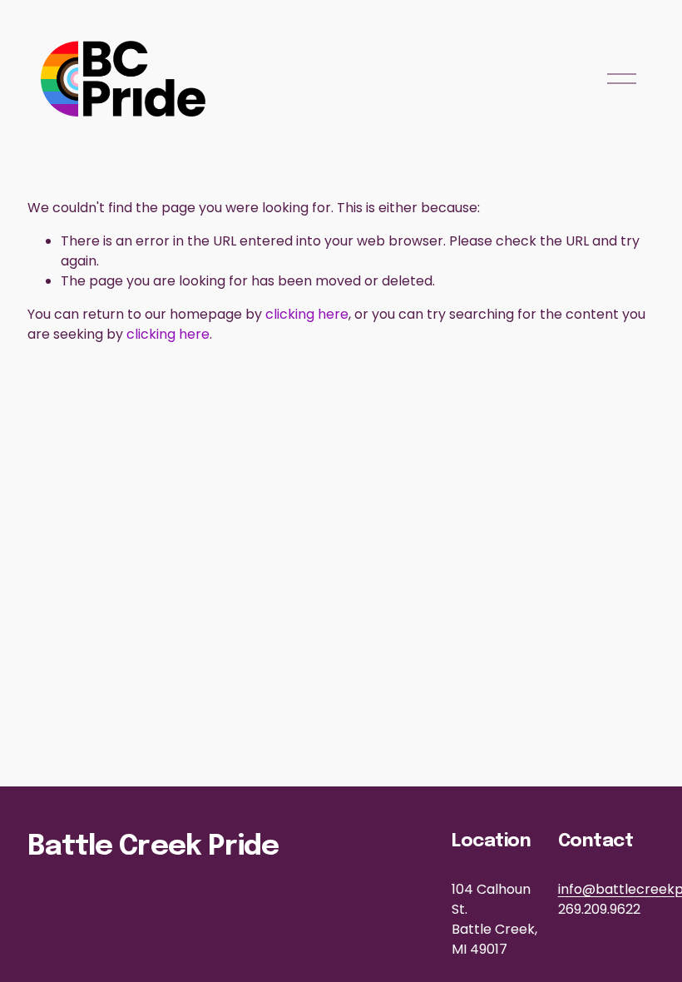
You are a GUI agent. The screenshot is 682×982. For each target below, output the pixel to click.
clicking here (306, 314)
